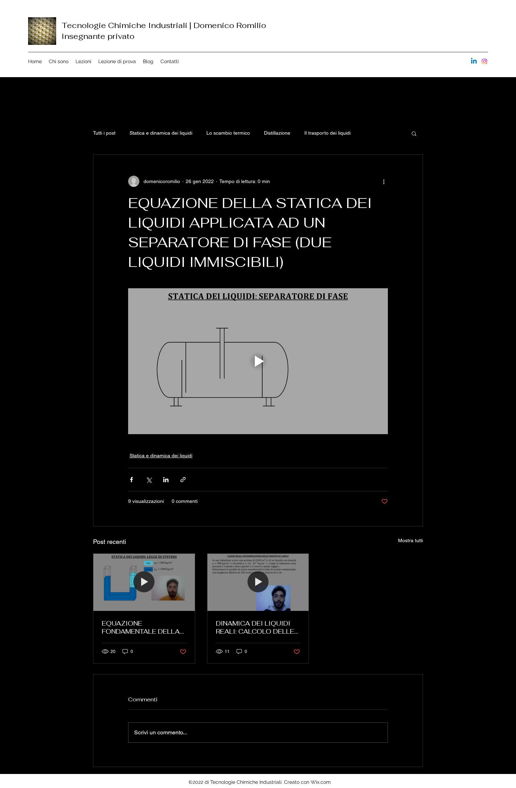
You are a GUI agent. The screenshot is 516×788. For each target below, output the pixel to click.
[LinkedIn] (473, 61)
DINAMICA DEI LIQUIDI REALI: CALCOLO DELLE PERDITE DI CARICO (255, 627)
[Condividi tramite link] (183, 479)
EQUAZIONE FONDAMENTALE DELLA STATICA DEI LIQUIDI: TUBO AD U (141, 627)
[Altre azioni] (383, 181)
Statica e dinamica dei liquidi (161, 133)
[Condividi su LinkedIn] (166, 479)
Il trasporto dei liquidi (327, 133)
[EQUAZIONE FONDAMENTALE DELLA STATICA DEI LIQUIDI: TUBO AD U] (144, 582)
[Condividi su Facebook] (131, 479)
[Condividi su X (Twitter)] (148, 479)
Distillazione (277, 133)
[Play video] (258, 361)
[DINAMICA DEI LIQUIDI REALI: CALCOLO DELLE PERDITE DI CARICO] (258, 582)
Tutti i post (104, 133)
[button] (414, 133)
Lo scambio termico (228, 133)
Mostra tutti (410, 540)
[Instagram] (484, 61)
